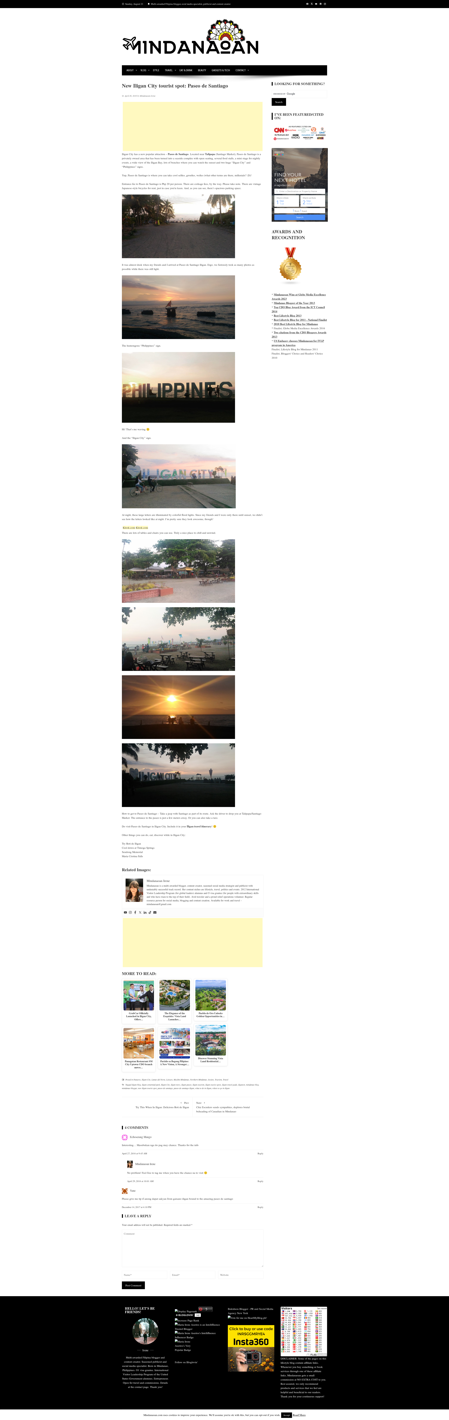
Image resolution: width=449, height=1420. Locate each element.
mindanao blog (252, 1084)
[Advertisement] (193, 126)
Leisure (169, 1079)
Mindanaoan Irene (145, 1164)
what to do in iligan (203, 1088)
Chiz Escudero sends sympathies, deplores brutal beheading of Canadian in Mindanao (223, 1107)
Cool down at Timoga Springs (138, 847)
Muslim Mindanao (181, 1079)
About (130, 70)
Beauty (202, 70)
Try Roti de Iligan (131, 843)
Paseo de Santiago (178, 154)
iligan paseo (186, 1084)
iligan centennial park (151, 1084)
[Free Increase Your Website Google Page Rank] (187, 1320)
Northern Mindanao (198, 1079)
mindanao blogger (129, 1088)
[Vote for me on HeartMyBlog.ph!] (247, 1317)
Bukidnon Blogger (238, 1309)
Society (211, 1079)
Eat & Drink (186, 70)
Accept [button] (286, 1415)
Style (156, 70)
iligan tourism (198, 1084)
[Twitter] (140, 912)
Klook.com (129, 527)
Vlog (143, 70)
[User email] (154, 912)
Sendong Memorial (132, 852)
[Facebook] (135, 912)
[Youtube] (125, 912)
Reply (260, 1153)
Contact (241, 70)
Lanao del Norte (158, 1079)
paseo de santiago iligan (184, 1088)
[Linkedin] (145, 912)
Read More (299, 1415)
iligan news (175, 1084)
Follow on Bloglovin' (186, 1362)
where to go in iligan (221, 1088)
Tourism (218, 1079)
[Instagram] (130, 912)
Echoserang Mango (141, 1137)
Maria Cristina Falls (132, 856)
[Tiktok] (150, 912)
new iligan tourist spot (147, 1088)
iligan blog (136, 1084)
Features (137, 1079)
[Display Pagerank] (186, 1310)
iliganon (241, 1084)
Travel (169, 70)
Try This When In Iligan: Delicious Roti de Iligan (162, 1105)
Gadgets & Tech (221, 70)
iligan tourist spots (213, 1084)
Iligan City (127, 154)
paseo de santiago (165, 1088)
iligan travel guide (229, 1084)
